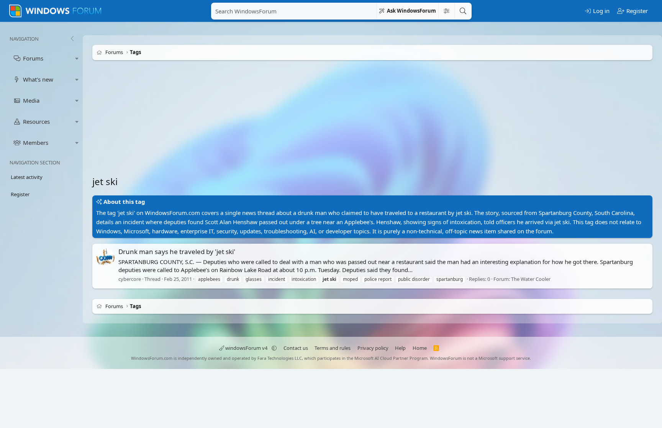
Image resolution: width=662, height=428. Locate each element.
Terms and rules (333, 347)
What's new (38, 79)
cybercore (129, 278)
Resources (36, 121)
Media (31, 100)
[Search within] (446, 11)
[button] (77, 58)
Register (20, 194)
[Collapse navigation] (72, 39)
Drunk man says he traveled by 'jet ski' (176, 251)
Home (420, 347)
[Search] (462, 11)
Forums (33, 58)
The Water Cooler (531, 278)
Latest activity (27, 177)
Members (35, 142)
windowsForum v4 (246, 347)
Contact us (295, 347)
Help (400, 347)
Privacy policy (372, 347)
